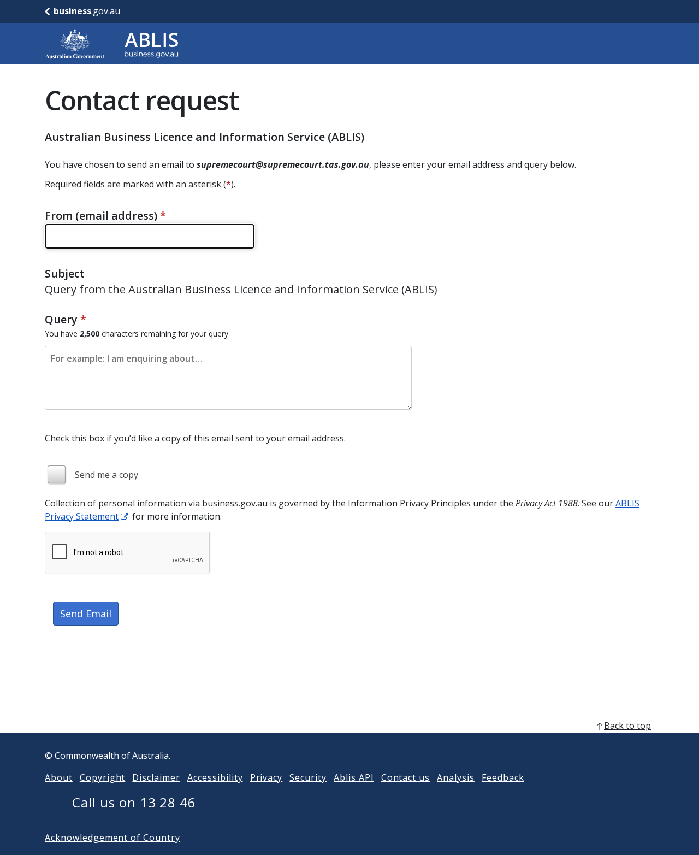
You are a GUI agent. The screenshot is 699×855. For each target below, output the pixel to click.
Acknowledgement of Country (112, 838)
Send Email (85, 613)
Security (308, 777)
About (59, 777)
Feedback (503, 777)
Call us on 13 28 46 (134, 802)
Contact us (405, 777)
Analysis (456, 777)
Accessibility (214, 777)
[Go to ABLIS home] (112, 43)
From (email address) (105, 215)
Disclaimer (156, 777)
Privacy (266, 777)
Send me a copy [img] (106, 475)
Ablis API (354, 777)
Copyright (103, 777)
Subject (65, 273)
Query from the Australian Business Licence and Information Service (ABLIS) (241, 289)
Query (65, 319)
